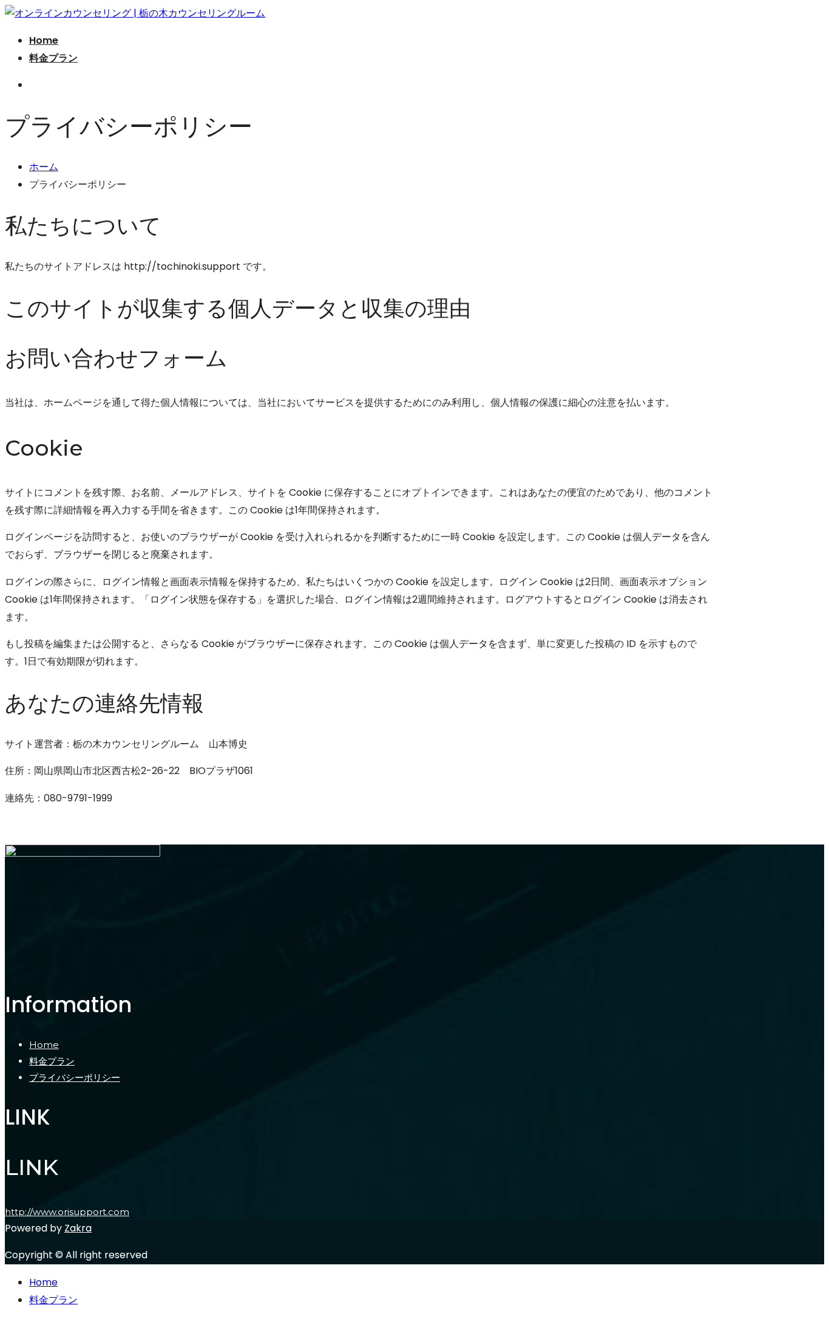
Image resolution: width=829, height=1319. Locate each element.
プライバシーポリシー (74, 1077)
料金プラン (53, 58)
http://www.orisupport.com (67, 1212)
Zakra (78, 1228)
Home (43, 40)
